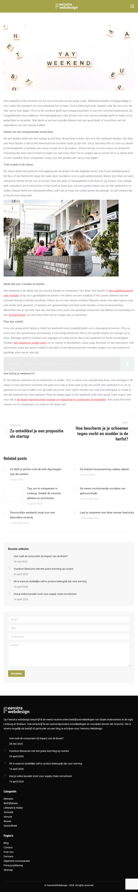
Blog (6, 843)
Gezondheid (10, 825)
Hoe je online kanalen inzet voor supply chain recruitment (45, 594)
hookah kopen (17, 315)
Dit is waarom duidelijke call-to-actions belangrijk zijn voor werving (50, 581)
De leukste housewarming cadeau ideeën (104, 469)
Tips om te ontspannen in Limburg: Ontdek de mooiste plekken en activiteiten (44, 493)
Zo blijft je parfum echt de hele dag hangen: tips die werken (36, 472)
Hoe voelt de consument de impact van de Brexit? (41, 556)
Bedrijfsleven (11, 803)
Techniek (8, 812)
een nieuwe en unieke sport (30, 342)
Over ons (8, 851)
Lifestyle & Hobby (13, 807)
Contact (8, 847)
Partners (8, 856)
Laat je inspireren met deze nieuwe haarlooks (107, 512)
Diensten (8, 798)
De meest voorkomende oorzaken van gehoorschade (102, 491)
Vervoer (8, 816)
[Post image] (5, 469)
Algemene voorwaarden (17, 860)
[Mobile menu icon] (132, 6)
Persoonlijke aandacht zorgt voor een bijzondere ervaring (32, 515)
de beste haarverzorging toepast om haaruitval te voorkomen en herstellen (61, 399)
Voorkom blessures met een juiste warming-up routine (43, 568)
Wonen (7, 821)
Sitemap (8, 869)
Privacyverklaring (13, 865)
